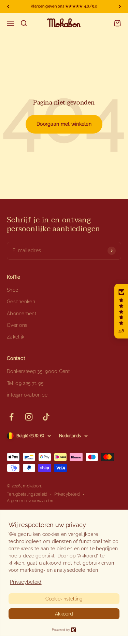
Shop (12, 290)
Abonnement (21, 313)
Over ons (17, 325)
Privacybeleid (67, 494)
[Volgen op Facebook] (11, 416)
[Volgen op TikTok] (46, 416)
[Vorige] (8, 6)
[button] (121, 311)
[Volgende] (120, 6)
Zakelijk (15, 337)
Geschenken (21, 301)
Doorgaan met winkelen (64, 124)
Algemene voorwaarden (30, 500)
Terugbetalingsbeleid (27, 494)
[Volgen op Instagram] (28, 416)
